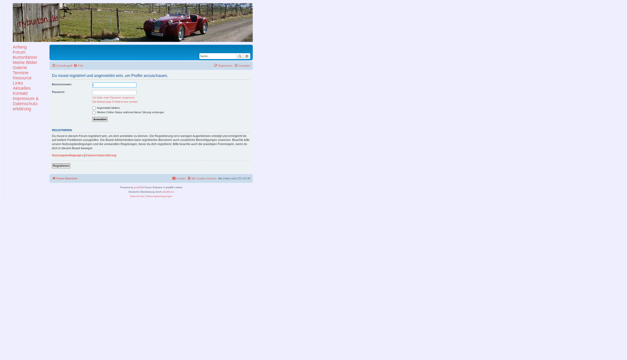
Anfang (20, 47)
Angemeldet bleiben (108, 107)
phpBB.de (168, 191)
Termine (20, 72)
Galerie (20, 67)
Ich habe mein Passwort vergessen (113, 97)
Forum (19, 52)
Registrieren (61, 166)
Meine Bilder (25, 62)
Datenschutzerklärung (100, 155)
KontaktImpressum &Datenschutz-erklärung (26, 101)
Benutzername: (62, 84)
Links (18, 83)
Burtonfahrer (25, 57)
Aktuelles (22, 88)
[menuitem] (78, 66)
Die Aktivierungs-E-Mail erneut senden (115, 101)
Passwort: (58, 91)
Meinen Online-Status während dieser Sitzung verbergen (130, 112)
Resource (22, 77)
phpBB (138, 187)
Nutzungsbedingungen (67, 155)
